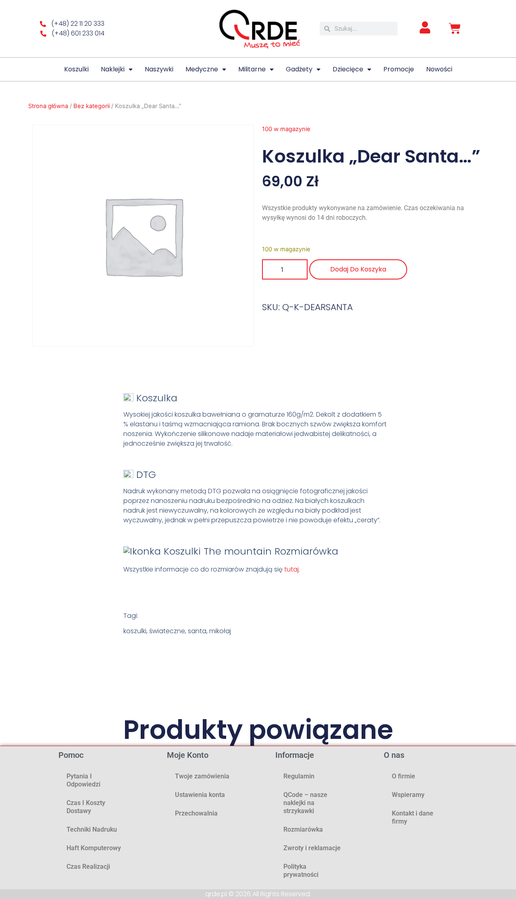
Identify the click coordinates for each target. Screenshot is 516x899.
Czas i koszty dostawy (86, 807)
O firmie (403, 776)
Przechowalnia (196, 813)
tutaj (291, 569)
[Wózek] (454, 29)
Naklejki (113, 69)
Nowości (439, 69)
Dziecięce (348, 69)
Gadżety (299, 69)
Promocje (398, 69)
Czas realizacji (88, 866)
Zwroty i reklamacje (312, 848)
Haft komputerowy (94, 848)
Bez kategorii (91, 106)
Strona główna (48, 106)
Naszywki (159, 69)
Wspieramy (408, 795)
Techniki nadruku (92, 829)
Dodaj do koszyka (358, 269)
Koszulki (76, 69)
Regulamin (298, 776)
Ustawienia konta (200, 795)
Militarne (252, 69)
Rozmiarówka (303, 829)
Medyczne (201, 69)
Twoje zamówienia (202, 776)
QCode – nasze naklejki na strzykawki (305, 803)
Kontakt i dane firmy (412, 817)
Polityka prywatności (300, 870)
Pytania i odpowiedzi (83, 780)
